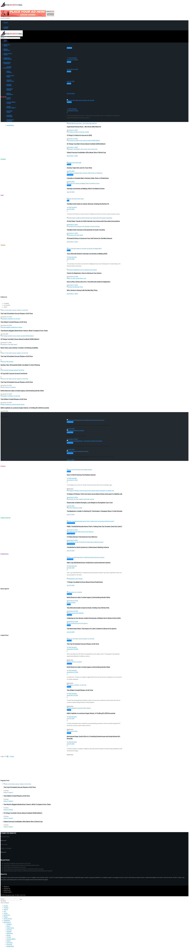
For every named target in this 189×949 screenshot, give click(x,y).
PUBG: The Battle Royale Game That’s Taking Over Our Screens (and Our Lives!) (94, 526)
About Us (6, 886)
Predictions (7, 63)
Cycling (8, 103)
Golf (68, 200)
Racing (8, 99)
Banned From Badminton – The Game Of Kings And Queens (87, 446)
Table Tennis (10, 81)
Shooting (9, 85)
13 (10, 756)
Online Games (8, 53)
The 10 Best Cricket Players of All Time (83, 65)
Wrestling (9, 121)
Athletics (9, 67)
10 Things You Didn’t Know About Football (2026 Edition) (86, 144)
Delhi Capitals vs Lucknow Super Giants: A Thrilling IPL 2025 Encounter (25, 408)
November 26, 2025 (72, 69)
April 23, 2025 (70, 81)
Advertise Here (5, 836)
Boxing (8, 77)
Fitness (6, 54)
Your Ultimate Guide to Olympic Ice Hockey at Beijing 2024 (87, 254)
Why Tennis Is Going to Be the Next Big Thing (82, 290)
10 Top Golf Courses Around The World (14, 373)
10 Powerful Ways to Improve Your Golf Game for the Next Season (89, 238)
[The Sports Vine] (12, 6)
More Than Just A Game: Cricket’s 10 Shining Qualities (19, 348)
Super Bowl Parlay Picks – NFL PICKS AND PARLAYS (84, 127)
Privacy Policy (8, 892)
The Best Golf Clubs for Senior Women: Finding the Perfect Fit (88, 204)
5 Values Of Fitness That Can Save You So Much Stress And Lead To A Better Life (94, 494)
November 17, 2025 (72, 147)
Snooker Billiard (10, 102)
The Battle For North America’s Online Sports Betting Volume (88, 547)
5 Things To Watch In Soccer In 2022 (79, 135)
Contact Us (7, 888)
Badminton (7, 50)
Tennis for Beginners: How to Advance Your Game (84, 273)
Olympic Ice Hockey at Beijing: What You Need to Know (86, 189)
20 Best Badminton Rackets (76, 436)
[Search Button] (21, 899)
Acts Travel (4, 844)
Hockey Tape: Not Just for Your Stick (79, 168)
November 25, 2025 (72, 60)
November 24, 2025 (72, 276)
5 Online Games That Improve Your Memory (82, 537)
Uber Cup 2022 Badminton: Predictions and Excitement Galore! (89, 425)
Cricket (6, 22)
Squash (8, 112)
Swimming (9, 116)
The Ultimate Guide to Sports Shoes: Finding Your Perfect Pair (88, 608)
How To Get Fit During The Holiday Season (81, 475)
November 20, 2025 (72, 611)
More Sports (7, 68)
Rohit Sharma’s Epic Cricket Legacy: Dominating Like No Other (22, 391)
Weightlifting (10, 125)
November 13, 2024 (72, 130)
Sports (69, 604)
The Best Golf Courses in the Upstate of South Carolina (86, 230)
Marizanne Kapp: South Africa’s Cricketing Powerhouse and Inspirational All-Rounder (28, 871)
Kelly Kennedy (73, 58)
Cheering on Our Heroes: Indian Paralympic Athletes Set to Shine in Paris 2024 (94, 618)
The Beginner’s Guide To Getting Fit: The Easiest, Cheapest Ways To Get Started (94, 511)
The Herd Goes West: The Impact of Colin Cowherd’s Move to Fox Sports (92, 629)
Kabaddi (8, 90)
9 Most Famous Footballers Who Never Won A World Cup (86, 152)
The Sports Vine (9, 895)
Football (69, 102)
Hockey (69, 164)
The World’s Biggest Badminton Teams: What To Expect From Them (24, 331)
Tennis (5, 46)
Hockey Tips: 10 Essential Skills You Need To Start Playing (20, 365)
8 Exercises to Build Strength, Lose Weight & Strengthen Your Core (90, 503)
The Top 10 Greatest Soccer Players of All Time (83, 105)
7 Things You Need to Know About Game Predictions (85, 582)
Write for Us (7, 890)
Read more (70, 121)
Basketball (9, 94)
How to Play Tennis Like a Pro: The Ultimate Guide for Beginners (88, 282)
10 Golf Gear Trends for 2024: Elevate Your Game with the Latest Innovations (93, 221)
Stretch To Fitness (6, 848)
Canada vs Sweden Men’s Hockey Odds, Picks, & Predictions (88, 178)
